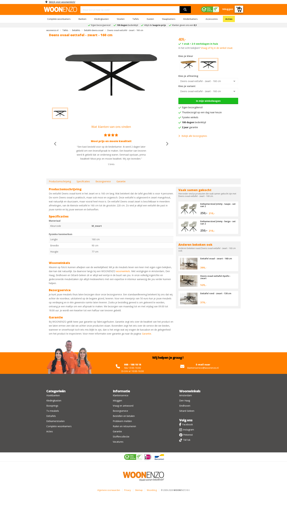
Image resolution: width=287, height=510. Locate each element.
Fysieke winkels (190, 117)
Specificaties (83, 181)
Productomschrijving (60, 181)
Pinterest (188, 434)
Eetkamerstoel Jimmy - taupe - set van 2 (218, 205)
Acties (228, 18)
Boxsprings (52, 405)
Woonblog (152, 490)
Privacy (127, 490)
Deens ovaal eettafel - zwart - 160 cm (200, 81)
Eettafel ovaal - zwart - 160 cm (216, 258)
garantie (190, 127)
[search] (185, 9)
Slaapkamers (168, 18)
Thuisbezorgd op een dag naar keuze (202, 112)
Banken (82, 18)
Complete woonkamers (59, 18)
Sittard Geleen (186, 410)
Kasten (150, 18)
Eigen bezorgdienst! (192, 107)
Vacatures (118, 441)
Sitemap (139, 490)
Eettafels (51, 416)
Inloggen (117, 400)
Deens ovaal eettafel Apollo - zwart (215, 277)
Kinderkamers (190, 18)
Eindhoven (184, 405)
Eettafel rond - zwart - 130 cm (215, 293)
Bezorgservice (103, 181)
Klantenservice (120, 395)
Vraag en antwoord (123, 405)
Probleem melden (122, 421)
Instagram (188, 429)
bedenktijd (194, 122)
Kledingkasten (101, 18)
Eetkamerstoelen (55, 421)
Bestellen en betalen (124, 416)
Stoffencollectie (121, 436)
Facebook (187, 424)
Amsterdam (185, 395)
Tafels (136, 18)
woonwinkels (123, 271)
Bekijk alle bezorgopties (194, 135)
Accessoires (212, 18)
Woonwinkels (189, 391)
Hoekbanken (53, 395)
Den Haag (184, 400)
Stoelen (121, 18)
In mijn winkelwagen (208, 100)
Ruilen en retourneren (124, 426)
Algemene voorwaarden (108, 490)
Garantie (121, 181)
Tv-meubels (52, 410)
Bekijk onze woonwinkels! (62, 1)
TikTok (186, 439)
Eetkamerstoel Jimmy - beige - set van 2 (218, 222)
